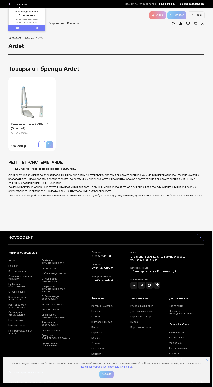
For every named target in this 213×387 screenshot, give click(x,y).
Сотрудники (98, 349)
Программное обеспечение (50, 344)
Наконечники (15, 320)
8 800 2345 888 (166, 4)
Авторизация (176, 332)
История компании (102, 306)
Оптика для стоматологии (16, 314)
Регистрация (176, 338)
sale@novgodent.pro (192, 4)
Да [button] (17, 28)
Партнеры (97, 333)
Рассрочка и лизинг (141, 306)
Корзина (174, 354)
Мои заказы (175, 343)
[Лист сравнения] (181, 25)
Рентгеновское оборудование (17, 306)
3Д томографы (17, 271)
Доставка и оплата (141, 311)
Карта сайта (176, 306)
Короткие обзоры (140, 327)
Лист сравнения (178, 348)
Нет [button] (36, 28)
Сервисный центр (140, 317)
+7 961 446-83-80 (102, 268)
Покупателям (56, 23)
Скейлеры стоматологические (53, 262)
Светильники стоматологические (53, 316)
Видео (134, 322)
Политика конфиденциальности (181, 312)
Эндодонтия (49, 268)
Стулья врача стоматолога (49, 280)
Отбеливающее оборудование (50, 298)
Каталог (179, 15)
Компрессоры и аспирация (17, 298)
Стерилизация (16, 292)
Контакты (73, 23)
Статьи (95, 317)
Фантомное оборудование (50, 324)
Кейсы (95, 327)
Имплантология (51, 310)
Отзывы (95, 343)
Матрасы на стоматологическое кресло (53, 289)
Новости (96, 311)
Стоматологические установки (20, 278)
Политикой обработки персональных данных (106, 367)
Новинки (13, 266)
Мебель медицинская (54, 274)
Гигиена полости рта (53, 304)
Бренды (95, 338)
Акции (159, 15)
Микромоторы (16, 326)
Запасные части (51, 330)
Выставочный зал (101, 322)
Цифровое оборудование (16, 285)
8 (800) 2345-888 (101, 256)
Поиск (198, 15)
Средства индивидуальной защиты (56, 337)
